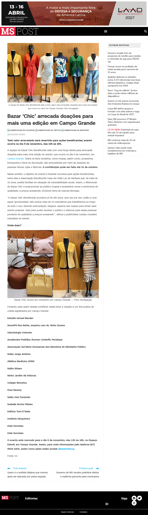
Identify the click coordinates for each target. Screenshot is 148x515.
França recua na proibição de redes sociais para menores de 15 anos (123, 69)
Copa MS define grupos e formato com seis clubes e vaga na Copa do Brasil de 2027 (123, 111)
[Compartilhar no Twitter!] (48, 130)
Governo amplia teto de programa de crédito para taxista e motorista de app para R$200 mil (124, 57)
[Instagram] (134, 503)
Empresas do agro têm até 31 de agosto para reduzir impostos (123, 132)
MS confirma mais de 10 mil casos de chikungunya (121, 142)
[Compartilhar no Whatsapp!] (75, 130)
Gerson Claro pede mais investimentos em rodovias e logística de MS (122, 150)
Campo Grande (15, 158)
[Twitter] (139, 498)
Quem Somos (67, 512)
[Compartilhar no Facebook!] (21, 130)
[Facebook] (134, 498)
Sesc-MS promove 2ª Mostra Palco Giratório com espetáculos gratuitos (124, 122)
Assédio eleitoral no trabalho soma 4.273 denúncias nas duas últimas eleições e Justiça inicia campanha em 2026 (124, 81)
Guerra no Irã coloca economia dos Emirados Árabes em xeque (123, 102)
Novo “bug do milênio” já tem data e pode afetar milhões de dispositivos (123, 93)
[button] (105, 31)
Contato (83, 512)
